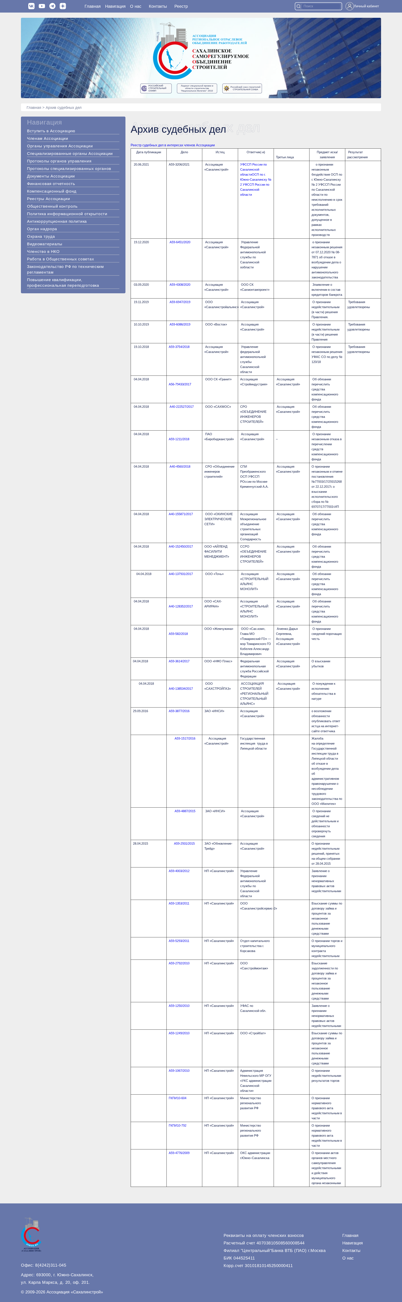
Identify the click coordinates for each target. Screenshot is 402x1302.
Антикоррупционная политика (57, 221)
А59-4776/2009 (179, 1153)
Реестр (181, 6)
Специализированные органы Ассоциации (70, 153)
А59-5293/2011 (179, 941)
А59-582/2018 (178, 634)
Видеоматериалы (44, 244)
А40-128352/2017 (181, 606)
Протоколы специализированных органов (69, 168)
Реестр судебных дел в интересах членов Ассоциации (173, 145)
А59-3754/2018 (179, 347)
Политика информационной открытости (67, 214)
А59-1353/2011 (179, 903)
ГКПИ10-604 (177, 1098)
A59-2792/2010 (179, 963)
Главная (93, 6)
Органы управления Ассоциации (60, 146)
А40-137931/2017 (181, 574)
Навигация (352, 1243)
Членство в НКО (43, 251)
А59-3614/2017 (179, 661)
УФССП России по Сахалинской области (253, 169)
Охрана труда (41, 236)
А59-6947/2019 (180, 302)
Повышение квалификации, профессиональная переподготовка (63, 283)
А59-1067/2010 (179, 1070)
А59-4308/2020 (180, 284)
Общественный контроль (52, 206)
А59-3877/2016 (179, 711)
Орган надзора (42, 229)
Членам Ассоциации (47, 138)
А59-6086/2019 (180, 324)
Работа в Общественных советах (60, 259)
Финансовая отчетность (51, 183)
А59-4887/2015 (185, 811)
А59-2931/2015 (184, 843)
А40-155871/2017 (181, 514)
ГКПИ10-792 (177, 1125)
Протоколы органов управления (59, 161)
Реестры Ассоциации (48, 199)
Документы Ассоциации (51, 176)
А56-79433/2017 (180, 384)
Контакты (158, 6)
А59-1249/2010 (179, 1033)
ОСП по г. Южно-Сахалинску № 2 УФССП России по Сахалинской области (255, 184)
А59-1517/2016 (185, 738)
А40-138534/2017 (181, 688)
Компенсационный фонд (51, 191)
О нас (135, 6)
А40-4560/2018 (180, 466)
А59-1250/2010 (179, 1005)
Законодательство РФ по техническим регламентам (65, 269)
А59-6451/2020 (180, 242)
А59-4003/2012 (179, 871)
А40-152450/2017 (181, 546)
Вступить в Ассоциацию (51, 131)
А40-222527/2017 (182, 406)
